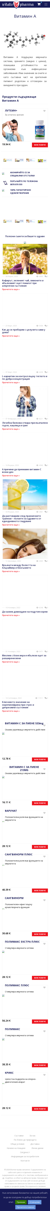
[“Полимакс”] (30, 160)
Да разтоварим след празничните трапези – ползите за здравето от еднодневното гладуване (21, 518)
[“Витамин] (7, 160)
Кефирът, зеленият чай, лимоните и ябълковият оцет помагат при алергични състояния (22, 283)
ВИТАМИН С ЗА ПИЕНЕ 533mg (24, 723)
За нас (33, 1135)
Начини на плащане (16, 1148)
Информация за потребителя (25, 1156)
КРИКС (9, 1072)
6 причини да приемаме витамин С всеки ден (21, 471)
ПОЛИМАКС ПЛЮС (17, 985)
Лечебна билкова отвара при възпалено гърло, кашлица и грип (25, 424)
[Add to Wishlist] (44, 111)
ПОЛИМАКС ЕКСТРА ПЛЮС (22, 941)
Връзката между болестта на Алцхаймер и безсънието (19, 566)
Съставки (18, 1135)
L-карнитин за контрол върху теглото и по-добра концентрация (24, 377)
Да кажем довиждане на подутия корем (25, 611)
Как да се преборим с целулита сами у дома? (23, 331)
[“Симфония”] (42, 160)
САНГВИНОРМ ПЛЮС (18, 854)
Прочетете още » (11, 289)
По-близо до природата (25, 1139)
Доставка (34, 1144)
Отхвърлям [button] (35, 1202)
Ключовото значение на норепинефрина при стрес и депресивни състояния (18, 704)
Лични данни (37, 1148)
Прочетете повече (25, 1207)
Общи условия (17, 1144)
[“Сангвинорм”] (19, 160)
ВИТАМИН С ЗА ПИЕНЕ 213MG (24, 768)
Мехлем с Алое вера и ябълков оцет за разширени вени (24, 657)
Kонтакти (25, 1160)
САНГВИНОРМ (14, 898)
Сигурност (25, 1152)
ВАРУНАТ (11, 810)
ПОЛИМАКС (12, 1029)
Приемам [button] (21, 1202)
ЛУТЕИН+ (11, 110)
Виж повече (40, 145)
